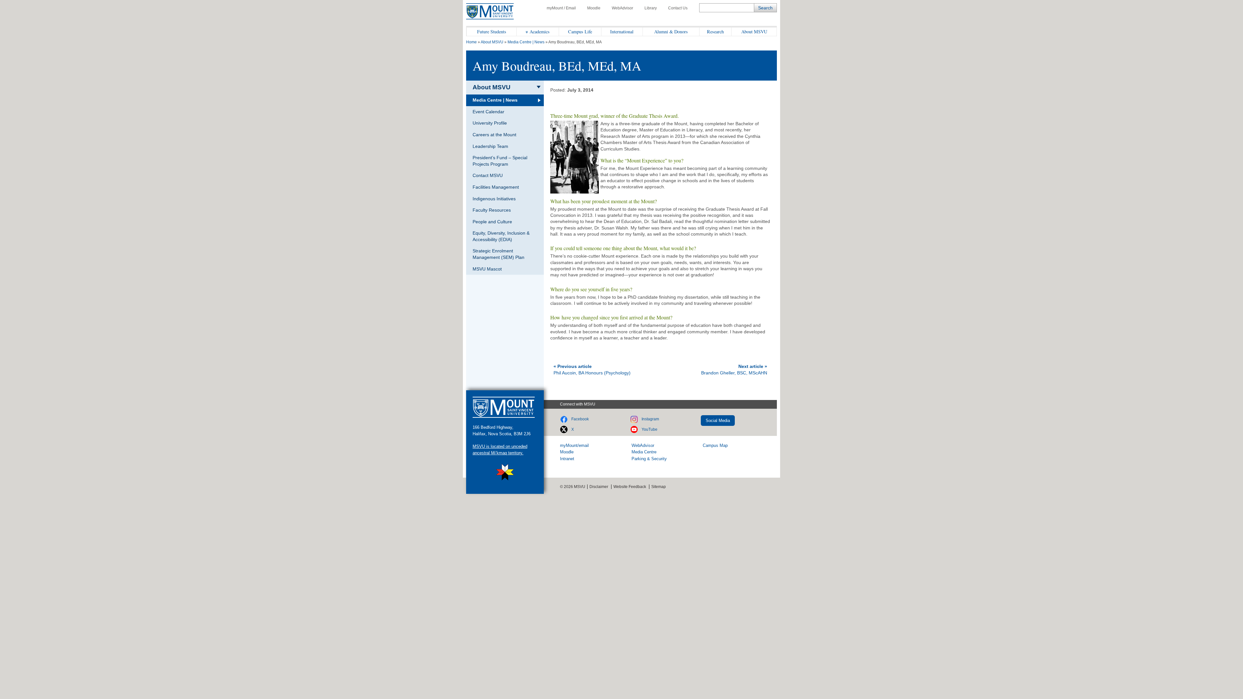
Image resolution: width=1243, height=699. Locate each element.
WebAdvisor (622, 8)
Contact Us (678, 8)
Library (650, 8)
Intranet (567, 458)
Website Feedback (629, 486)
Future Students (491, 31)
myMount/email (574, 445)
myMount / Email (561, 8)
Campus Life (580, 31)
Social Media (718, 420)
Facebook (580, 419)
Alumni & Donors (671, 31)
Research (715, 31)
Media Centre (644, 451)
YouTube (649, 429)
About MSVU (754, 31)
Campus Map (715, 445)
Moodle (593, 8)
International (621, 31)
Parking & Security (649, 458)
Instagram (650, 419)
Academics (540, 31)
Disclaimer (598, 486)
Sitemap (658, 486)
